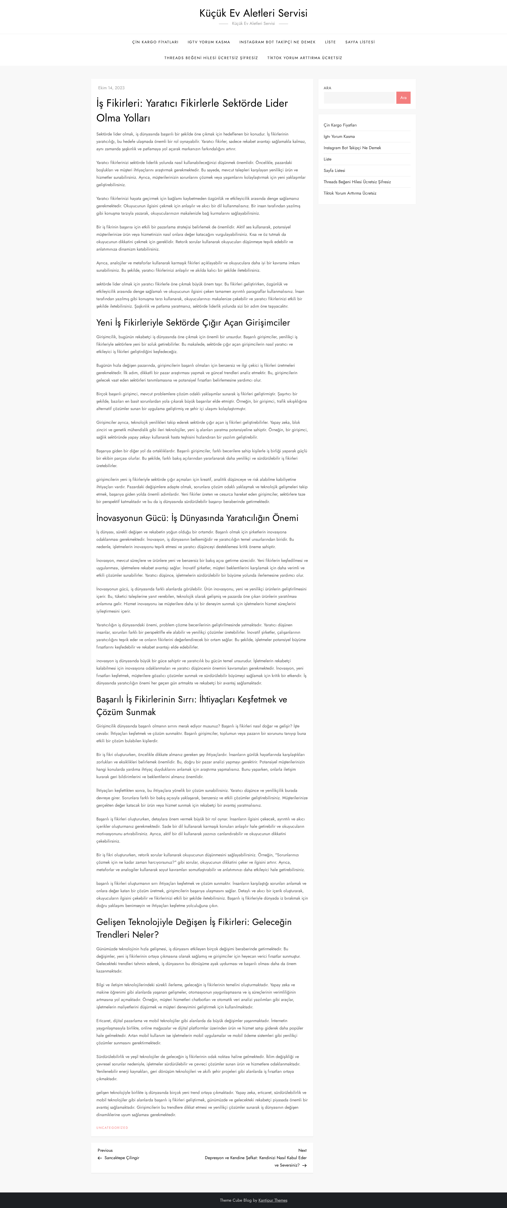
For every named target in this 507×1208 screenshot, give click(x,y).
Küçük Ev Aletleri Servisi (253, 13)
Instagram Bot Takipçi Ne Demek (278, 42)
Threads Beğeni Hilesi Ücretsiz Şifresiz (211, 57)
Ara (327, 88)
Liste (330, 42)
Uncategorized (112, 1128)
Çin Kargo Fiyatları (155, 42)
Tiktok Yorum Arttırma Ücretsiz (304, 57)
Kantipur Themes (273, 1200)
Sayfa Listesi (360, 42)
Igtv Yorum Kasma (209, 42)
